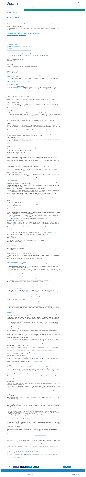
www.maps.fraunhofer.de (17, 222)
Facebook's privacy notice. (31, 335)
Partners (59, 9)
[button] (16, 467)
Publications (69, 9)
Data (52, 9)
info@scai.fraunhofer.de (16, 70)
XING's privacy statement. (30, 353)
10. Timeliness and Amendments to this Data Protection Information (19, 50)
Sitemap (76, 7)
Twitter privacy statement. (37, 343)
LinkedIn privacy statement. (38, 361)
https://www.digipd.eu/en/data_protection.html (15, 457)
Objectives (30, 9)
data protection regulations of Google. (46, 390)
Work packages (42, 9)
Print (67, 466)
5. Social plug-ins (10, 40)
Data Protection (75, 474)
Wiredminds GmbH (24, 290)
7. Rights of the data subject (12, 44)
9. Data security (10, 48)
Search (78, 2)
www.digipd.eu (35, 55)
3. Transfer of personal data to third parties (14, 37)
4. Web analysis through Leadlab (13, 38)
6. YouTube (9, 42)
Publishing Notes (29, 474)
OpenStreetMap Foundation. (52, 232)
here (41, 258)
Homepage (9, 12)
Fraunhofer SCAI (29, 7)
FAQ (77, 9)
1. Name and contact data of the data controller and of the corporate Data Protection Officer (23, 33)
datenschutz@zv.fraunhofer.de (12, 76)
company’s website (37, 303)
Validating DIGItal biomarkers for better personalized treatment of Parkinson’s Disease (14, 7)
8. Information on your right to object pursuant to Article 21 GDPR (19, 46)
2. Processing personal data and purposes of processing (17, 35)
